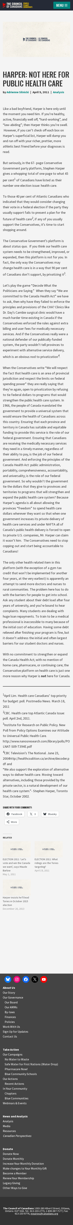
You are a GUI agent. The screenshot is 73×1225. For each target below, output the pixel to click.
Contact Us (10, 1036)
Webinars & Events (15, 1103)
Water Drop (49, 1064)
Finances (10, 1017)
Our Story (9, 992)
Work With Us (11, 1027)
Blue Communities (16, 1098)
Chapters (10, 1093)
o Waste (24, 1059)
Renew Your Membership (18, 1178)
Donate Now (11, 1154)
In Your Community (15, 1088)
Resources (9, 1131)
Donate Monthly (13, 1159)
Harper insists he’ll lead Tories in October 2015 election (16, 901)
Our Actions (10, 1079)
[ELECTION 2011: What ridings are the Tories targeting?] (49, 849)
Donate (8, 1149)
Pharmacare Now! (16, 1069)
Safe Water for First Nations (23, 1064)
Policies (10, 1022)
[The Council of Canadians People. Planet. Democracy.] (18, 5)
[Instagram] (16, 979)
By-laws (10, 1012)
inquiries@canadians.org (44, 1213)
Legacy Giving (11, 1183)
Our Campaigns (12, 1054)
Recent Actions (14, 1084)
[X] (34, 979)
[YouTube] (43, 979)
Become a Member (15, 1173)
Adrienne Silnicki (18, 92)
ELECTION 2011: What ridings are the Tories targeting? (46, 863)
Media (6, 1126)
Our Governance (13, 997)
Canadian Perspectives (17, 1136)
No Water (11, 1059)
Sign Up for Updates (15, 1031)
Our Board (11, 1002)
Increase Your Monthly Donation (23, 1163)
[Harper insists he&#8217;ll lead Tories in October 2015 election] (17, 887)
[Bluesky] (7, 979)
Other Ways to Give (15, 1188)
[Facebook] (25, 979)
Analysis (58, 92)
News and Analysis (15, 1116)
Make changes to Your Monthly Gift (25, 1168)
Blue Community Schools (21, 1074)
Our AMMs (11, 1007)
